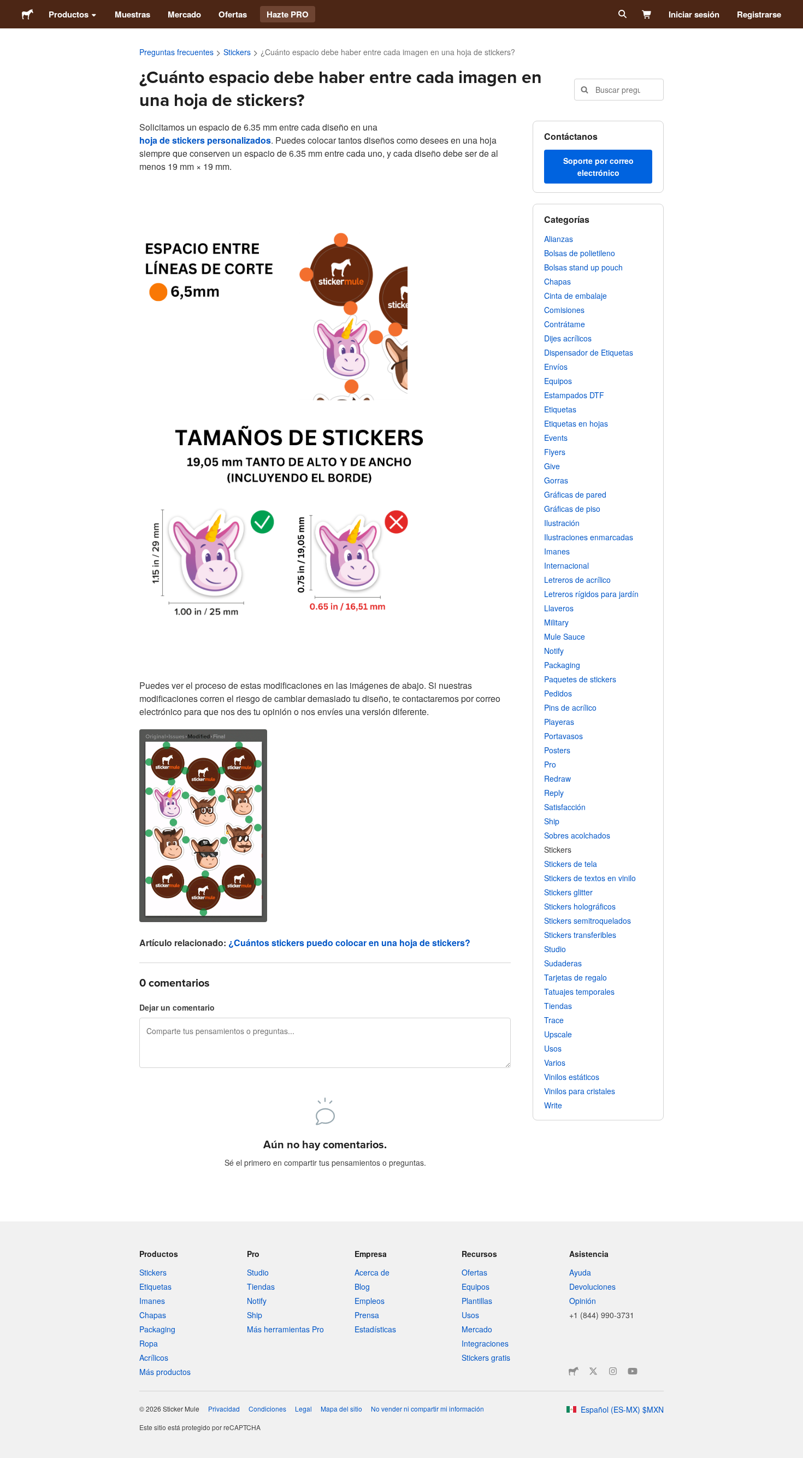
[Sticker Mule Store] (573, 1371)
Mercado (184, 14)
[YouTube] (632, 1371)
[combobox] (619, 90)
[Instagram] (613, 1371)
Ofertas (233, 14)
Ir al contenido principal (8, 8)
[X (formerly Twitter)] (593, 1371)
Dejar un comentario (177, 1007)
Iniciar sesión (694, 14)
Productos (68, 14)
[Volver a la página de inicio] (27, 14)
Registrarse (759, 14)
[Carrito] (647, 14)
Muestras (132, 14)
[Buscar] (621, 14)
